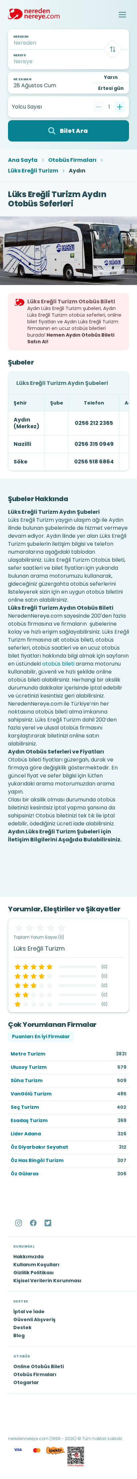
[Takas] (112, 49)
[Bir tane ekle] (119, 107)
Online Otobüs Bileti (38, 1366)
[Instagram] (19, 1223)
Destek (22, 1327)
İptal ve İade (29, 1311)
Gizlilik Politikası (33, 1272)
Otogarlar (26, 1382)
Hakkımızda (28, 1256)
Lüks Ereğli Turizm (33, 170)
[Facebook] (34, 1223)
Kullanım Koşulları (36, 1264)
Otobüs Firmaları (72, 160)
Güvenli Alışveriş (34, 1319)
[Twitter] (49, 1223)
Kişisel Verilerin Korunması (47, 1280)
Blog (19, 1335)
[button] (122, 14)
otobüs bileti (58, 664)
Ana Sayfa (23, 160)
